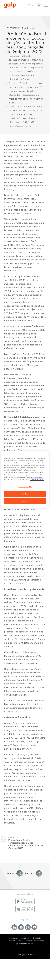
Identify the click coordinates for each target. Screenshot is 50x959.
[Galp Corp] (9, 5)
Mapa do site (24, 938)
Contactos (13, 938)
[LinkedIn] (14, 927)
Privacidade (36, 938)
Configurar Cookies (25, 944)
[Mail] (34, 927)
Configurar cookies (25, 487)
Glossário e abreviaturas (34, 941)
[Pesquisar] (39, 5)
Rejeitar (25, 494)
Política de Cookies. (37, 479)
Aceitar (25, 501)
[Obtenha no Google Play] (25, 901)
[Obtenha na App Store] (25, 908)
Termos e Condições (14, 941)
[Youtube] (21, 927)
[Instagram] (28, 927)
